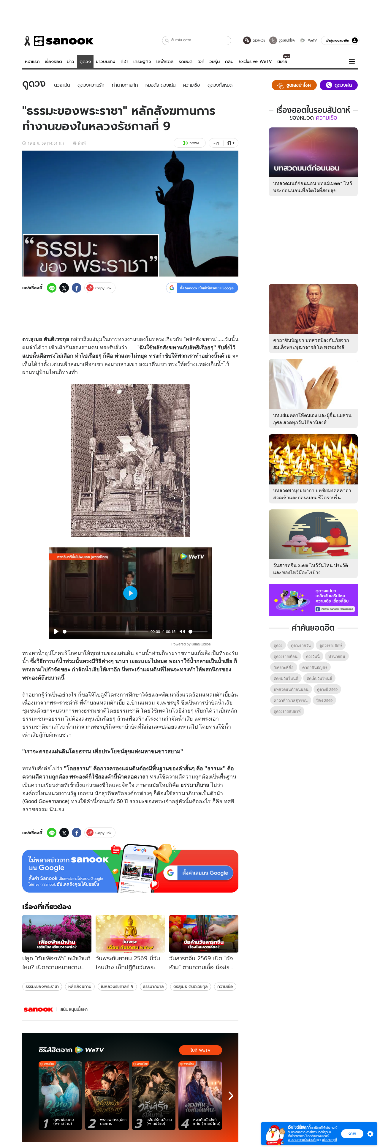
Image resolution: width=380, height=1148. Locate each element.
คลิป (229, 61)
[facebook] (76, 288)
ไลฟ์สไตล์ (164, 61)
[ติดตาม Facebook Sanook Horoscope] (313, 600)
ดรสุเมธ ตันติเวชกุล (190, 986)
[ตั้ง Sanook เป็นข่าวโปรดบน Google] (130, 868)
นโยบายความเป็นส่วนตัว (302, 1139)
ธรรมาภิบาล (153, 986)
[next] (231, 1096)
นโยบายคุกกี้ (329, 1139)
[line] (51, 288)
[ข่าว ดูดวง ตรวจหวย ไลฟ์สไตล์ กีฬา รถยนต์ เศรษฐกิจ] (58, 41)
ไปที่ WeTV (200, 1050)
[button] (167, 40)
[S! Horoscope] (38, 1009)
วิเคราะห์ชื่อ (284, 667)
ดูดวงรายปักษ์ (330, 645)
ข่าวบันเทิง (105, 61)
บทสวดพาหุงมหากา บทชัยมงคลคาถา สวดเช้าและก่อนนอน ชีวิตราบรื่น (312, 494)
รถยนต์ (185, 61)
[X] (64, 288)
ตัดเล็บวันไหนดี (319, 678)
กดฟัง (194, 143)
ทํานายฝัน (336, 656)
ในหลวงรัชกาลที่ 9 (117, 986)
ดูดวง (85, 61)
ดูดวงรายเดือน (285, 656)
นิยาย (282, 61)
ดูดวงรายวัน (301, 645)
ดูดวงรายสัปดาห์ (287, 711)
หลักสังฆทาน (79, 986)
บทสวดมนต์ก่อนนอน (291, 689)
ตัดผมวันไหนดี (286, 678)
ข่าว (70, 61)
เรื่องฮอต (53, 61)
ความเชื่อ (225, 986)
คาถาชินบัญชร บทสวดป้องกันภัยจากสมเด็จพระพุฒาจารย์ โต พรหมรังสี (311, 343)
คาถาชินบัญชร (314, 667)
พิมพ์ (82, 143)
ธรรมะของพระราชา (42, 986)
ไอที (200, 61)
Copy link (103, 287)
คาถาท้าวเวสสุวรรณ (291, 700)
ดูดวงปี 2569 (327, 689)
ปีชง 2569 (324, 700)
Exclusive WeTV (255, 61)
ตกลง (352, 1133)
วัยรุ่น (214, 61)
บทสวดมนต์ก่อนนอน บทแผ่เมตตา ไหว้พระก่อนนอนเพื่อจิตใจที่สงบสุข (312, 187)
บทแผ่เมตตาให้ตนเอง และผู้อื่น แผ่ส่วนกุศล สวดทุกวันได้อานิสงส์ (312, 419)
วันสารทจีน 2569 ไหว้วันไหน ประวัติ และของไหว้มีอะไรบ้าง (310, 569)
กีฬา (124, 61)
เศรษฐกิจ (142, 61)
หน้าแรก (32, 61)
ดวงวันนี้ (313, 656)
